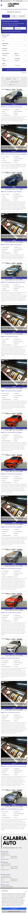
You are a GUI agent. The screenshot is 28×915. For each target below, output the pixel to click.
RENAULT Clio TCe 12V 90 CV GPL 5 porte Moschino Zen (13, 766)
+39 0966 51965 (18, 1)
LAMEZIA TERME (6, 874)
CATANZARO (5, 862)
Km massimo (17, 58)
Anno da (16, 53)
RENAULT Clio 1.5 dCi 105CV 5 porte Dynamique (11, 106)
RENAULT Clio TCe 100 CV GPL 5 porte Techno (11, 568)
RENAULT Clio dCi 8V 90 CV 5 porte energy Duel (11, 191)
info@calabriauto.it (7, 1)
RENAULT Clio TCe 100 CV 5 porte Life (9, 336)
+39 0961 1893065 (14, 866)
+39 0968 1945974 (14, 879)
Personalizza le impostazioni (14, 911)
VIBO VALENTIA (5, 884)
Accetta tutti (14, 908)
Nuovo (22, 16)
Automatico (18, 65)
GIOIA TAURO (5, 851)
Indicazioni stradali (5, 859)
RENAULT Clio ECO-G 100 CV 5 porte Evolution (11, 244)
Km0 (14, 16)
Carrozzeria (4, 48)
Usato (6, 16)
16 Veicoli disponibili (14, 69)
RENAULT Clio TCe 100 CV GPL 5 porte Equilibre (11, 432)
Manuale (5, 65)
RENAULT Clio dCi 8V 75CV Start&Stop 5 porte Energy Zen (14, 154)
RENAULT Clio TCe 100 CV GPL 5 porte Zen (10, 658)
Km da (3, 58)
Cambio (3, 63)
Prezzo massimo (5, 53)
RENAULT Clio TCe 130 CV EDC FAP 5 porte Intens (12, 809)
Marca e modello (5, 35)
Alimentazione (5, 43)
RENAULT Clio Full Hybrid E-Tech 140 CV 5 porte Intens (13, 282)
